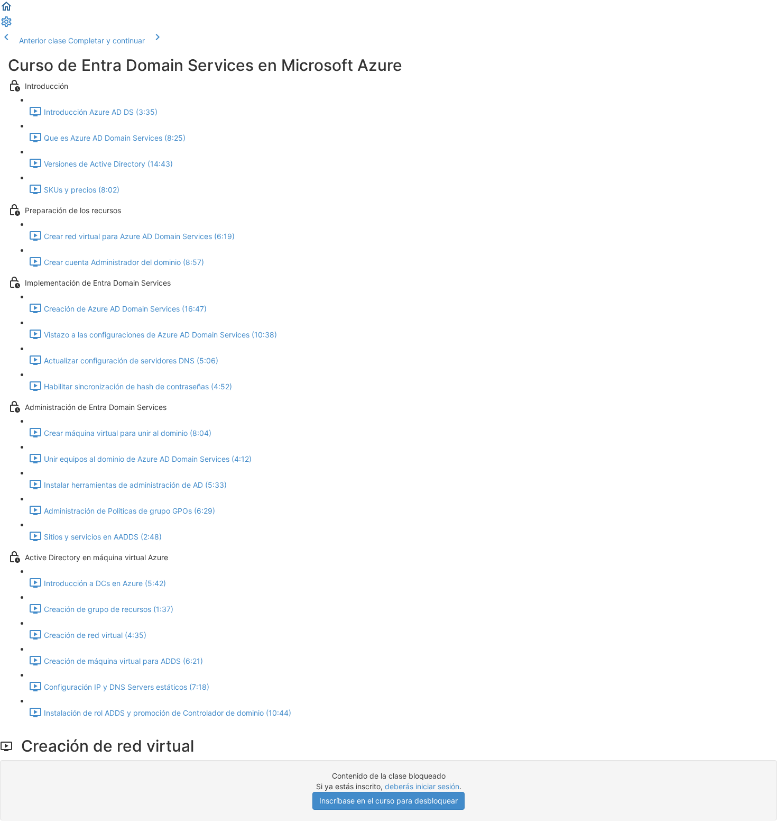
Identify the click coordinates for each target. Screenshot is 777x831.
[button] (6, 9)
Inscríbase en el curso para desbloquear (388, 800)
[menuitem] (6, 25)
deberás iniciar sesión (422, 786)
